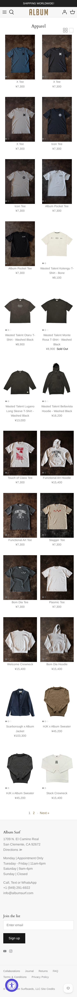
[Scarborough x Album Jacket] (20, 701)
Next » (44, 813)
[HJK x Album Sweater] (57, 701)
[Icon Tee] (57, 119)
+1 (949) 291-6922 (16, 887)
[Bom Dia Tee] (20, 577)
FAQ (55, 971)
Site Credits (48, 988)
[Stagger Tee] (57, 515)
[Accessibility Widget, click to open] (11, 985)
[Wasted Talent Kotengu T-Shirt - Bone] (57, 243)
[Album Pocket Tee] (57, 181)
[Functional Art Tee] (20, 515)
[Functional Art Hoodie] (57, 453)
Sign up (14, 938)
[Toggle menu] (4, 12)
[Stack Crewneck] (57, 768)
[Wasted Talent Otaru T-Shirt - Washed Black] (20, 310)
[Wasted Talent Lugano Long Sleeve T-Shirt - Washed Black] (20, 381)
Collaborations (11, 971)
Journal (29, 971)
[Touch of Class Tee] (20, 453)
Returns (43, 971)
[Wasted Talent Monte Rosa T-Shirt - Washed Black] (57, 310)
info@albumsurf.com (18, 893)
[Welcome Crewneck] (20, 639)
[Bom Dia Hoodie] (57, 639)
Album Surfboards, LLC (26, 988)
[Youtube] (4, 951)
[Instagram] (10, 951)
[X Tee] (20, 57)
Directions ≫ (12, 849)
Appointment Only (30, 858)
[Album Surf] (38, 12)
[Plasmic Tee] (57, 577)
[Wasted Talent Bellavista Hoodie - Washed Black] (57, 381)
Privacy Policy (40, 977)
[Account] (63, 12)
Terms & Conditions (15, 977)
